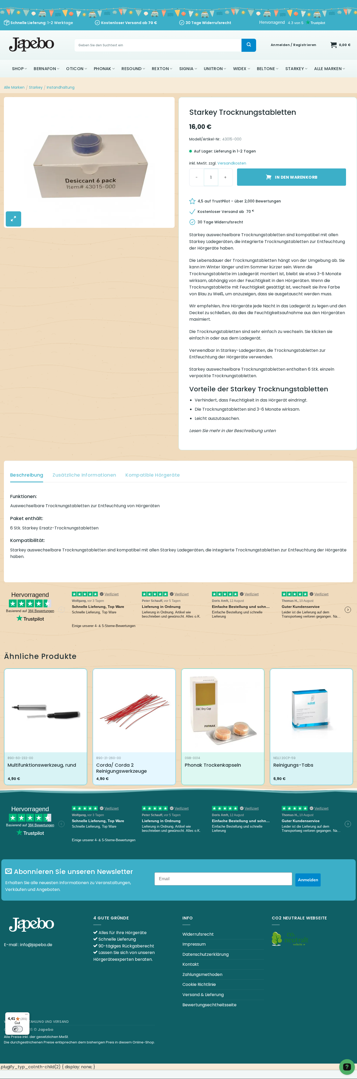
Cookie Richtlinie (199, 984)
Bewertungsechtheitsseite (209, 1005)
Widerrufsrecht (198, 934)
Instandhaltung (60, 87)
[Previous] (4, 729)
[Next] (353, 729)
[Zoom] (13, 219)
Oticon (74, 69)
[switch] (17, 1029)
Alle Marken (328, 69)
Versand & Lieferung (203, 995)
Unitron (213, 69)
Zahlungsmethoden (202, 974)
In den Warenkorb (296, 177)
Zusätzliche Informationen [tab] (84, 475)
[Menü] (26, 1015)
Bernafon (45, 69)
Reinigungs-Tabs (293, 765)
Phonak (102, 69)
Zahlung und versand (48, 1021)
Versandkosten (231, 163)
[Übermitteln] (248, 45)
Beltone (266, 69)
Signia (186, 69)
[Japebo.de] (32, 45)
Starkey (294, 69)
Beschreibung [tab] (26, 475)
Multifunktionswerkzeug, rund (42, 765)
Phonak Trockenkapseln (213, 765)
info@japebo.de (36, 945)
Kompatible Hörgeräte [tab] (152, 475)
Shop (18, 69)
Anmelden (308, 880)
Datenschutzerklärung (205, 954)
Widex (240, 69)
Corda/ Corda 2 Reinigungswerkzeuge (121, 768)
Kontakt (190, 964)
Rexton (160, 69)
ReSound (131, 69)
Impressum (194, 944)
